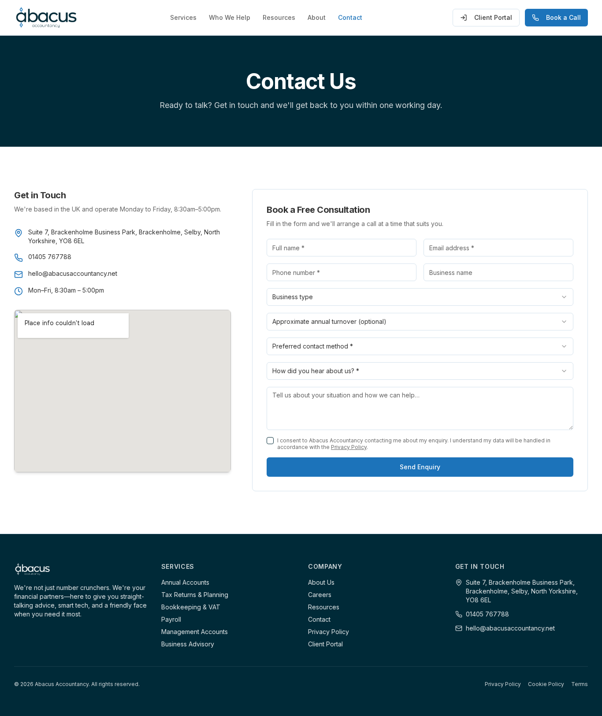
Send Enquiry (420, 467)
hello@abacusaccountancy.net (510, 628)
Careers (319, 594)
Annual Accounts (185, 582)
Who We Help (229, 17)
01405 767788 (487, 614)
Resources (279, 17)
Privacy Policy (349, 447)
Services (183, 17)
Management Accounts (194, 631)
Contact (350, 17)
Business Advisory (187, 644)
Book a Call (563, 17)
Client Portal (493, 17)
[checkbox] (270, 440)
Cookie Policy (546, 684)
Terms (579, 684)
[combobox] (420, 297)
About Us (321, 582)
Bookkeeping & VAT (190, 607)
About (317, 17)
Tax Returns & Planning (194, 594)
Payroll (171, 619)
